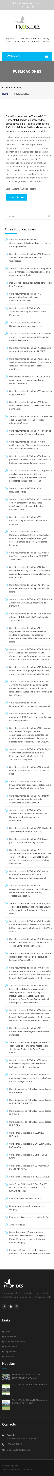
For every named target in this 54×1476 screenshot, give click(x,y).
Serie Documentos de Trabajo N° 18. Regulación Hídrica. (25, 490)
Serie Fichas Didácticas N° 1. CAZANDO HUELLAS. (26, 1134)
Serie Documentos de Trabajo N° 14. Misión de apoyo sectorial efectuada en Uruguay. (30, 432)
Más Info (15, 197)
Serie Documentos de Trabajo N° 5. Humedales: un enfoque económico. (25, 324)
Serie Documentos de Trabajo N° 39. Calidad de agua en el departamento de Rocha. (30, 830)
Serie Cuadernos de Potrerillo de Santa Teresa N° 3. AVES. (30, 1113)
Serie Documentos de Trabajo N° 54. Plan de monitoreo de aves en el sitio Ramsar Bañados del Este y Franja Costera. (30, 1078)
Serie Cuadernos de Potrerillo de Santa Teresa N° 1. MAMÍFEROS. (30, 1091)
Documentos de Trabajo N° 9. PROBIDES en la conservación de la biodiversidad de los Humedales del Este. (29, 380)
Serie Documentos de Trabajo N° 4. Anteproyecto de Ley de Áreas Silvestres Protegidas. (27, 311)
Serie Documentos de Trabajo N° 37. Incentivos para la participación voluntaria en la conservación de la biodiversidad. (30, 799)
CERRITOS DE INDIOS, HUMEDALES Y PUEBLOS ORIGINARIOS (29, 1402)
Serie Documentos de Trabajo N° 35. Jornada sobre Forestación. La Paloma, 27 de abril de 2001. (29, 770)
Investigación (11, 1346)
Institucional (10, 1336)
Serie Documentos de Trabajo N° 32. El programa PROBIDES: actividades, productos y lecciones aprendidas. (30, 717)
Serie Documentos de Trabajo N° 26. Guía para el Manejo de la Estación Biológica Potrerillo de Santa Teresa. (30, 617)
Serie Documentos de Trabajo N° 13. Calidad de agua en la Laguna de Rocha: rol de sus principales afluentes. (30, 419)
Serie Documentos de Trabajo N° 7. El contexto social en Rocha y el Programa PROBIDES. (30, 350)
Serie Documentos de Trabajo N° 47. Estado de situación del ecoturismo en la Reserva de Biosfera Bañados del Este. (30, 956)
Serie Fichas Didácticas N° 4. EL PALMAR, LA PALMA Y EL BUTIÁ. (29, 1167)
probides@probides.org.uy (29, 3)
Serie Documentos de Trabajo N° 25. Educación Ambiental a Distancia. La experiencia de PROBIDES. (30, 602)
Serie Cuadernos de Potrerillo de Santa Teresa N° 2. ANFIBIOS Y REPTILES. (30, 1102)
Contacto (15, 56)
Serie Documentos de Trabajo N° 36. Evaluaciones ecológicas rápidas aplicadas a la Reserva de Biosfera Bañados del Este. (30, 784)
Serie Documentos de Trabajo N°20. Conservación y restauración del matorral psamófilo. (28, 520)
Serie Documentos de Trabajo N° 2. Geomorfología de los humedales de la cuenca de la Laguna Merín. (30, 243)
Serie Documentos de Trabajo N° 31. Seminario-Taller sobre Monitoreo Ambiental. (29, 704)
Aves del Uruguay (17, 1225)
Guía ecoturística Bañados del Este (25, 1199)
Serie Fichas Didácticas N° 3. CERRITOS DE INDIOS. (28, 1156)
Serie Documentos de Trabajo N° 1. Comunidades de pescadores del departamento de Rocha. (25, 297)
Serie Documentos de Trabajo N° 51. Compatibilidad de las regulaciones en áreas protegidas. (29, 1031)
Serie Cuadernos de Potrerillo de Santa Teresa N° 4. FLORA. (30, 1123)
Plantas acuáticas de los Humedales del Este (29, 1217)
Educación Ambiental (15, 1341)
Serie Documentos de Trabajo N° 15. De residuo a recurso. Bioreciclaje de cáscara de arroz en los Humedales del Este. (29, 445)
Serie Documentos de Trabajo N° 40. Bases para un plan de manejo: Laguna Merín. (28, 841)
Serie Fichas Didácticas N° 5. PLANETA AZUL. (29, 1177)
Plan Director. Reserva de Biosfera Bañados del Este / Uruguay (30, 284)
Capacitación (11, 1351)
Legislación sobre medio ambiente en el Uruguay (27, 1208)
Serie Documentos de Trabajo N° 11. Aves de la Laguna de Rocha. (30, 393)
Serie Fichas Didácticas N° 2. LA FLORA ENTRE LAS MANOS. (30, 1145)
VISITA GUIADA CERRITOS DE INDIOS (29, 1384)
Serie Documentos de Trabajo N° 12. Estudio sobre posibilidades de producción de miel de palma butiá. (29, 405)
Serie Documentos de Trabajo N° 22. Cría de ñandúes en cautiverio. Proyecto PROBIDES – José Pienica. (29, 556)
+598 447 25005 (14, 1444)
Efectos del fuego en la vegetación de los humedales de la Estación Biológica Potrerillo (29, 1252)
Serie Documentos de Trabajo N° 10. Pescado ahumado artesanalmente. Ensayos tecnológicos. (29, 257)
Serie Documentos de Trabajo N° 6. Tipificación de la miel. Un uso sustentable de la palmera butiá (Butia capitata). (30, 337)
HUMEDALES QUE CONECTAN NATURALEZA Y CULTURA (26, 1376)
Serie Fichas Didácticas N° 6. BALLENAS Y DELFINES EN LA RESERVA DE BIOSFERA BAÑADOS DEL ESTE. (28, 1187)
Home (5, 94)
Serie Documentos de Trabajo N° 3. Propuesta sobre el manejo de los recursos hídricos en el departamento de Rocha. (30, 271)
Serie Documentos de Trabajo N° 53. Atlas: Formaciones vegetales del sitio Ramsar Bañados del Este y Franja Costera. (28, 1063)
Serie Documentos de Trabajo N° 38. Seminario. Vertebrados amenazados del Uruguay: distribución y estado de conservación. (28, 815)
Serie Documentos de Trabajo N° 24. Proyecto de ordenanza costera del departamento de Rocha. (30, 588)
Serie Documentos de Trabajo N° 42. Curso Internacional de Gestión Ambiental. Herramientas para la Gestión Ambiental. (28, 874)
